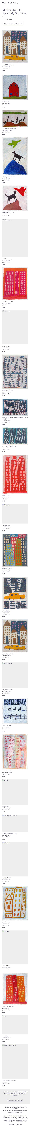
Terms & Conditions (12, 1124)
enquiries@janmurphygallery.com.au (19, 1110)
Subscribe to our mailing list (15, 1100)
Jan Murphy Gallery (11, 3)
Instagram (10, 1112)
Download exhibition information (13, 24)
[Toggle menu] (3, 3)
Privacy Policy (19, 1124)
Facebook (15, 1112)
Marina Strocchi (11, 10)
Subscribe (20, 1112)
